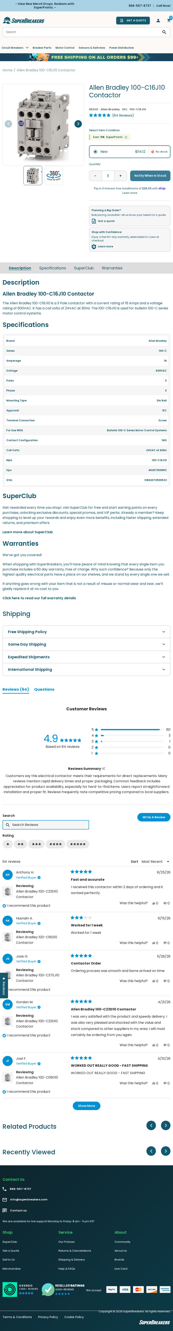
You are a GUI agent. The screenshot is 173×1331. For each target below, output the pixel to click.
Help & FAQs (66, 1269)
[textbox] (46, 824)
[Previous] (8, 124)
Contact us (18, 1211)
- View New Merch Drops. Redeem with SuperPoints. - (44, 6)
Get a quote (106, 221)
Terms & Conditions (17, 1317)
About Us (121, 1251)
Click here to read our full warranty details (39, 598)
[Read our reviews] (63, 1289)
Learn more (105, 246)
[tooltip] (103, 768)
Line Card (121, 1269)
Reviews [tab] (16, 690)
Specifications (52, 268)
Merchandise (12, 1269)
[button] (111, 115)
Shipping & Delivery (71, 1260)
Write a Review (156, 818)
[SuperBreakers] (24, 20)
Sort (135, 861)
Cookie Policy (74, 1317)
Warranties (112, 268)
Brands (119, 1260)
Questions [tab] (44, 690)
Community (122, 1242)
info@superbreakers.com (28, 1199)
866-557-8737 (20, 1189)
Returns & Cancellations (74, 1251)
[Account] (158, 20)
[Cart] (169, 20)
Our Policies (66, 1242)
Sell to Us (9, 1260)
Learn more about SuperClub (28, 532)
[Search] (164, 32)
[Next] (78, 124)
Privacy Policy (48, 1317)
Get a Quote (11, 1251)
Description (20, 268)
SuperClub (84, 268)
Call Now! (163, 5)
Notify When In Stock (150, 176)
